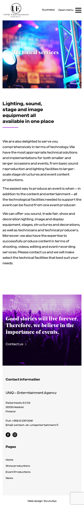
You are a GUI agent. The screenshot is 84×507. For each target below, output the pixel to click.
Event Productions (18, 472)
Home (9, 460)
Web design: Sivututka (42, 501)
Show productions (18, 466)
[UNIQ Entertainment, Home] (16, 10)
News (9, 478)
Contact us (14, 344)
